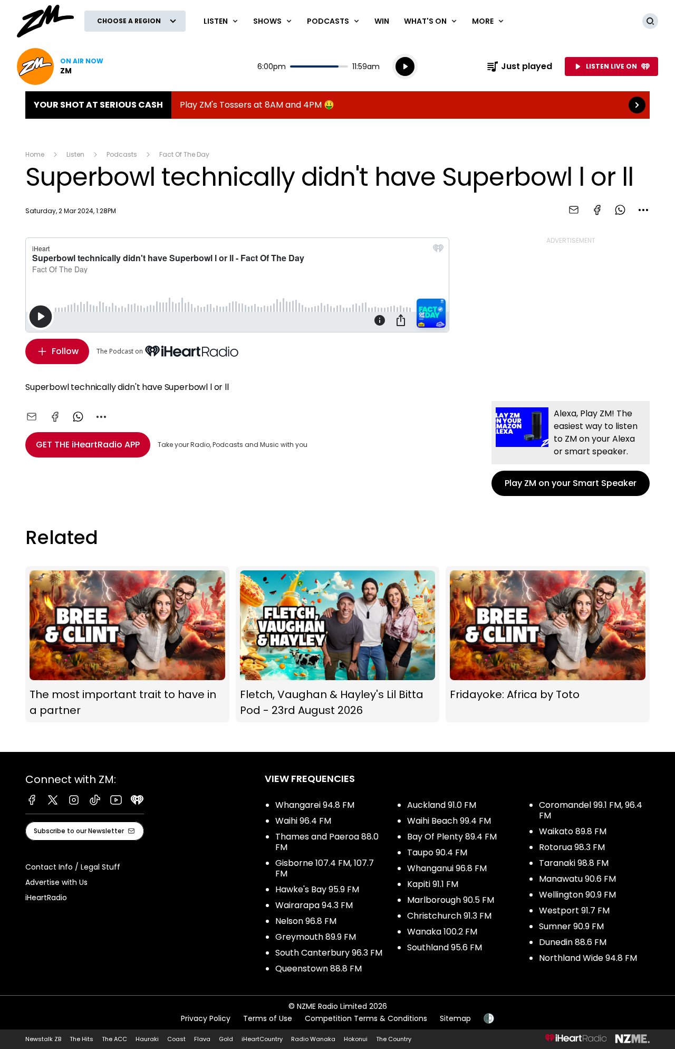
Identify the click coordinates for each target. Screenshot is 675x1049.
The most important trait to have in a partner (127, 644)
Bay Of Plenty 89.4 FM (452, 837)
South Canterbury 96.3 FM (328, 953)
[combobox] (643, 210)
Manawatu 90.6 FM (577, 879)
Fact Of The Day (184, 154)
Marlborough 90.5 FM (450, 900)
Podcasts (122, 154)
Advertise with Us (56, 882)
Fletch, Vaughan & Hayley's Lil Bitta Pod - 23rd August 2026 (338, 644)
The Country (393, 1039)
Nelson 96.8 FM (305, 921)
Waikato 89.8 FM (572, 831)
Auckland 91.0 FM (441, 805)
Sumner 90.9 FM (571, 926)
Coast (176, 1039)
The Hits (81, 1039)
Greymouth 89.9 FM (315, 937)
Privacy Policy (205, 1018)
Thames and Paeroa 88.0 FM (327, 842)
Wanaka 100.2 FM (442, 932)
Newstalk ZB (43, 1039)
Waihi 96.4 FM (303, 821)
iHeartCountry (262, 1039)
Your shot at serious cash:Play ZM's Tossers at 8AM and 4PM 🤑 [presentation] (337, 105)
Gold (226, 1039)
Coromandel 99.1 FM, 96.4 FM (590, 810)
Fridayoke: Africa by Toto (548, 644)
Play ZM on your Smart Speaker (570, 448)
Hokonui (356, 1039)
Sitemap (455, 1018)
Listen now (60, 66)
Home (34, 154)
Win (381, 21)
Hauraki (147, 1039)
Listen (75, 154)
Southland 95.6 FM (444, 947)
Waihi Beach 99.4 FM (449, 821)
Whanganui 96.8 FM (447, 868)
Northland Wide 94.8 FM (588, 958)
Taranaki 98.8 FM (574, 863)
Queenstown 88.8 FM (318, 968)
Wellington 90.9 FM (577, 895)
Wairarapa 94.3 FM (314, 905)
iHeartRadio (46, 897)
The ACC (114, 1039)
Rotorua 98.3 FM (572, 847)
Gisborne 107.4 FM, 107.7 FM (324, 868)
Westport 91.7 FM (574, 910)
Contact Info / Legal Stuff (72, 867)
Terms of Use (267, 1018)
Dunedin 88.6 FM (572, 942)
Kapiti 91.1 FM (432, 884)
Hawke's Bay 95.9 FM (317, 889)
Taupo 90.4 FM (437, 852)
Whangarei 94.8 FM (314, 805)
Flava (202, 1039)
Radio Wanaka (313, 1039)
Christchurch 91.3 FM (449, 916)
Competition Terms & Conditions (366, 1018)
